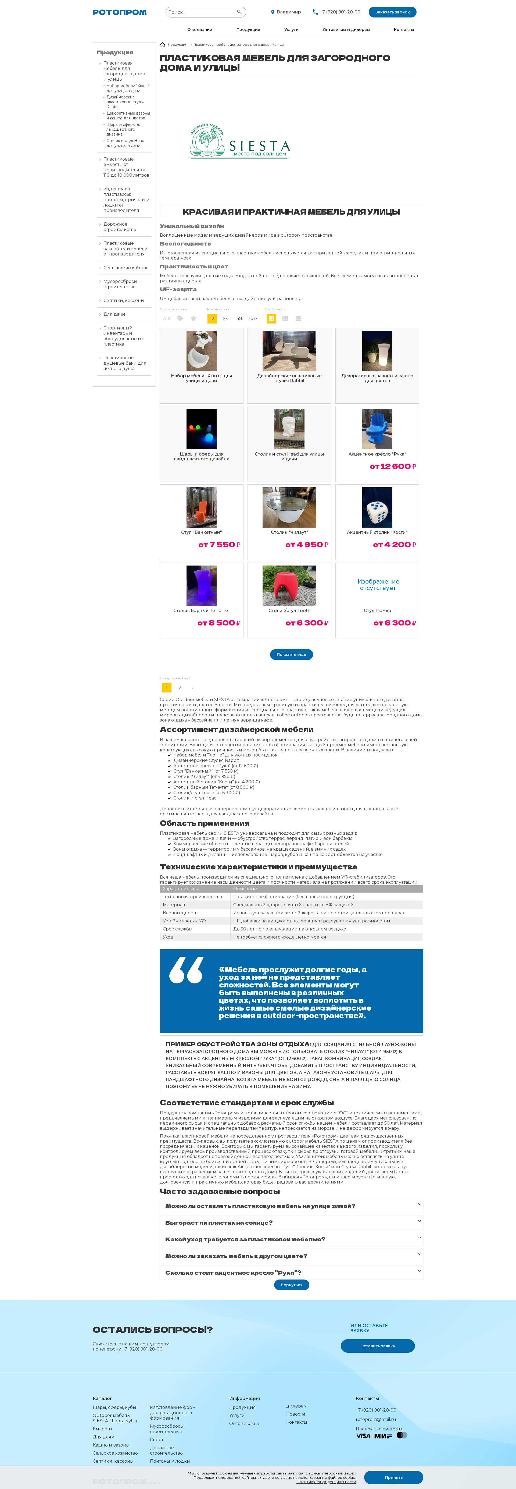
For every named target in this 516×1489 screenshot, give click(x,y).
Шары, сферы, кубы (114, 1407)
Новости (295, 1414)
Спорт (156, 1439)
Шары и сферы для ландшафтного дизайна (125, 129)
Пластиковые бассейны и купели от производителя (125, 249)
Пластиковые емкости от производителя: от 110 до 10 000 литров (126, 167)
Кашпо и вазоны (111, 1445)
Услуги (291, 29)
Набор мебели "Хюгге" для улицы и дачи (128, 88)
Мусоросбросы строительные (120, 284)
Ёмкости (102, 1428)
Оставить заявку (377, 1346)
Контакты (404, 29)
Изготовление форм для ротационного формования (173, 1413)
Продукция (248, 29)
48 (239, 318)
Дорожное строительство (119, 227)
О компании (199, 29)
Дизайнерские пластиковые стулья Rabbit (125, 102)
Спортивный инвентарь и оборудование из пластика (123, 336)
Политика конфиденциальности (326, 1482)
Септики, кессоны (123, 300)
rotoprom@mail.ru (376, 1419)
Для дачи (114, 314)
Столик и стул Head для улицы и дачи (125, 143)
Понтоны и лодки (170, 1461)
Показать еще (291, 654)
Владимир (289, 12)
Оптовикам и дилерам (346, 29)
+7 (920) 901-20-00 (340, 12)
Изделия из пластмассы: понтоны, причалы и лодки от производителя (126, 199)
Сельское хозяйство (126, 267)
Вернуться (292, 1284)
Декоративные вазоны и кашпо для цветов (128, 115)
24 (225, 318)
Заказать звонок (392, 12)
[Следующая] (193, 687)
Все (253, 318)
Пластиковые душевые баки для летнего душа (124, 363)
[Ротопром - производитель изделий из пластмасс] (119, 12)
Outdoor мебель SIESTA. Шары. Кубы (115, 1418)
